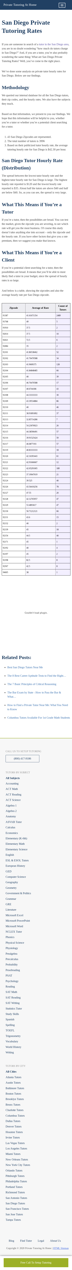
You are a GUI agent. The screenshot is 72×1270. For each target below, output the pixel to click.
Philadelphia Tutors (16, 1181)
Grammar (11, 898)
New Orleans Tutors (17, 1159)
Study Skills (12, 1013)
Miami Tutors (13, 1153)
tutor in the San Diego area (54, 44)
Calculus (10, 827)
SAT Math (11, 991)
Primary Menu (62, 5)
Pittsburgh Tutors (15, 1175)
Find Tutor (26, 1240)
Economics (12, 832)
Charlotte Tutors (14, 1110)
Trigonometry (13, 1035)
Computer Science (16, 876)
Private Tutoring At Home (20, 4)
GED (9, 871)
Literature (11, 909)
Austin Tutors (13, 1082)
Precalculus (12, 959)
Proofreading (13, 970)
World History (13, 1046)
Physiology (12, 948)
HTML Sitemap (61, 1248)
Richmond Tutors (15, 1192)
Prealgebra (11, 953)
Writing (10, 1052)
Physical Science (15, 942)
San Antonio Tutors (16, 1197)
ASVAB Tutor (14, 821)
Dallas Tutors (13, 1121)
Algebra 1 (11, 805)
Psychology (12, 981)
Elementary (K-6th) (16, 838)
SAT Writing (13, 1002)
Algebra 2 (11, 810)
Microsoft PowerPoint (18, 920)
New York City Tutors (18, 1164)
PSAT (9, 975)
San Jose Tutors (14, 1214)
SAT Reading (13, 997)
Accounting (12, 783)
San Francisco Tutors (17, 1208)
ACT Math (12, 788)
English (10, 854)
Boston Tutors (13, 1093)
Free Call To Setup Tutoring (35, 1262)
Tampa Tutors (13, 1219)
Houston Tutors (14, 1132)
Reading (10, 986)
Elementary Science (16, 849)
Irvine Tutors (13, 1137)
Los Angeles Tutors (16, 1148)
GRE (8, 904)
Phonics (10, 937)
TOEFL (10, 1030)
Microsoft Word (14, 926)
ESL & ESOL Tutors (17, 860)
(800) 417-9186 (22, 758)
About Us (55, 1240)
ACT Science (13, 799)
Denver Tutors (13, 1126)
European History (15, 865)
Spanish (10, 1019)
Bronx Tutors (13, 1104)
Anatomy (11, 816)
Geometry (11, 887)
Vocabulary (12, 1041)
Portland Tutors (14, 1186)
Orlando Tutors (14, 1170)
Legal (41, 1240)
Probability (12, 964)
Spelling (10, 1024)
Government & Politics (18, 893)
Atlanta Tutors (13, 1077)
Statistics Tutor (14, 1008)
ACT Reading (13, 794)
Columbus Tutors (15, 1115)
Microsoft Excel (14, 915)
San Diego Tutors (15, 1203)
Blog (11, 1240)
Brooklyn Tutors (15, 1099)
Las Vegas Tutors (15, 1143)
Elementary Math (15, 843)
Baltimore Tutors (15, 1088)
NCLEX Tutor (14, 931)
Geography (12, 882)
